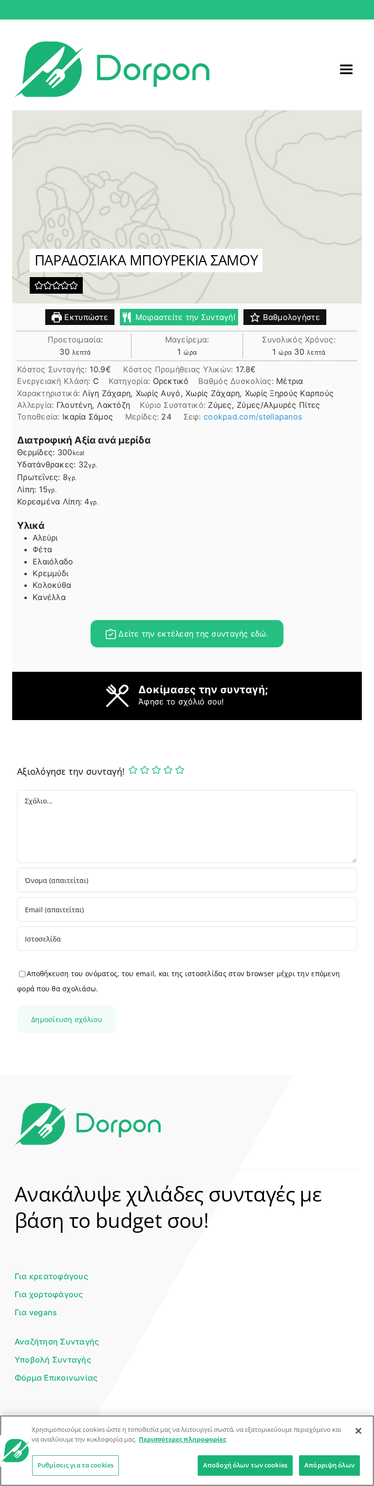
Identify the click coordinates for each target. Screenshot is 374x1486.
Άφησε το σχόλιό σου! (181, 701)
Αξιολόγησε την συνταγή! (71, 771)
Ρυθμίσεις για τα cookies (75, 1465)
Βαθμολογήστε (290, 317)
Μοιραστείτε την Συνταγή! (184, 317)
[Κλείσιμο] (358, 1431)
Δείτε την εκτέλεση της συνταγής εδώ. (192, 634)
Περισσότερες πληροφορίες (182, 1439)
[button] (39, 285)
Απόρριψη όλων (329, 1465)
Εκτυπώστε (85, 317)
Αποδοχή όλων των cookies (245, 1465)
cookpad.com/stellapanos (253, 417)
